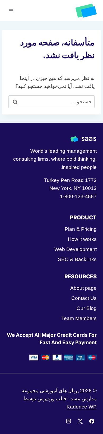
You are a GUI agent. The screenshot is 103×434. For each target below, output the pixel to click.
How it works (82, 239)
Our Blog (87, 308)
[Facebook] (92, 421)
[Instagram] (69, 421)
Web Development (75, 249)
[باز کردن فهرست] (11, 10)
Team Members (79, 318)
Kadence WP (82, 407)
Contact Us (84, 298)
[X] (80, 421)
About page (83, 288)
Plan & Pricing (81, 229)
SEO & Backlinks (77, 259)
